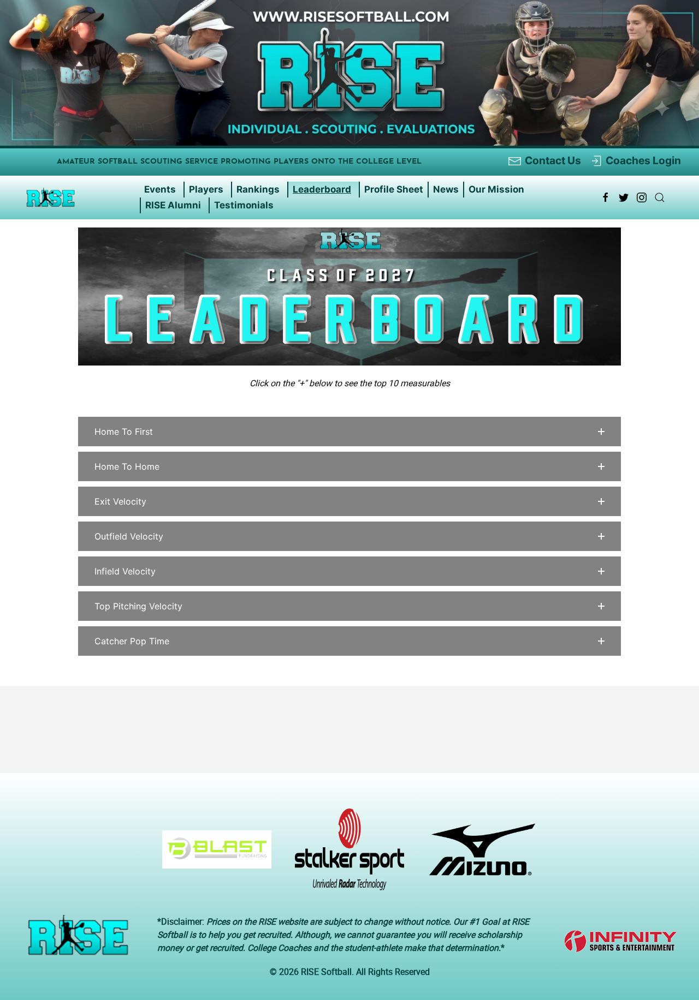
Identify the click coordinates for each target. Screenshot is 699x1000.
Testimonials (244, 205)
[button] (349, 431)
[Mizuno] (478, 854)
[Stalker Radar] (345, 854)
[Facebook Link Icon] (605, 197)
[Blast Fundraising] (212, 854)
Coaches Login (643, 160)
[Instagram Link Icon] (641, 197)
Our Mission (496, 189)
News (446, 189)
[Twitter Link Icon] (623, 197)
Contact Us (553, 160)
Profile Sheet (393, 189)
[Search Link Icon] (659, 197)
